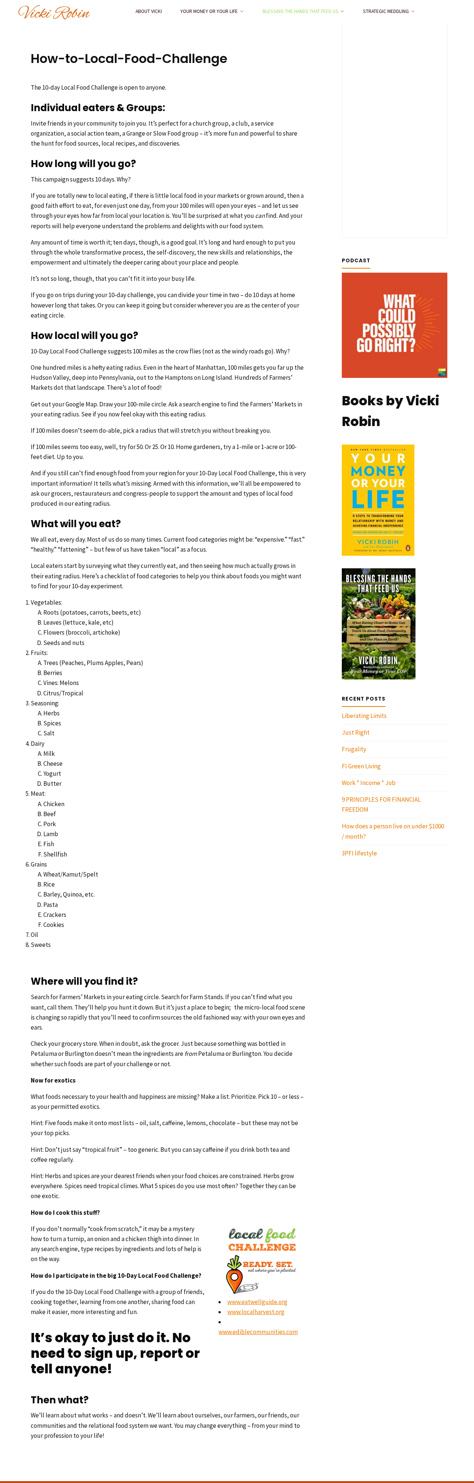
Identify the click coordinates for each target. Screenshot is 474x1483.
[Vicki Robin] (54, 11)
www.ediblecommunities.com (258, 1332)
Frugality (354, 749)
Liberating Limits (364, 716)
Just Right (356, 732)
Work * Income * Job (368, 783)
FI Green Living (361, 766)
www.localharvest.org (255, 1312)
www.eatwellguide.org (257, 1302)
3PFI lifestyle (359, 853)
